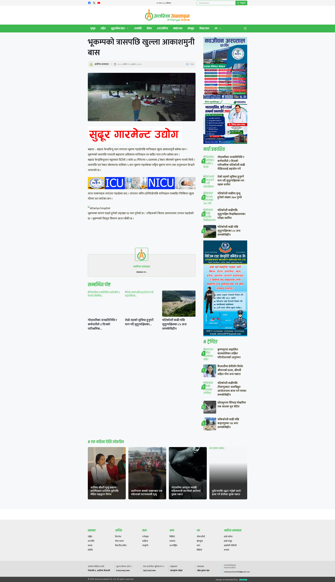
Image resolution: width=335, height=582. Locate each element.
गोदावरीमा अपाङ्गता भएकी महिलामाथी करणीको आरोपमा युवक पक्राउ (186, 491)
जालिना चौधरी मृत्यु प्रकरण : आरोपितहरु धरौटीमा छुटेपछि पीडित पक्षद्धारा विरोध (104, 491)
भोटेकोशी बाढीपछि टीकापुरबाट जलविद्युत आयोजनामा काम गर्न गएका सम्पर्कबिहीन (231, 389)
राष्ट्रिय (103, 28)
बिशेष (149, 28)
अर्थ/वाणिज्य (162, 28)
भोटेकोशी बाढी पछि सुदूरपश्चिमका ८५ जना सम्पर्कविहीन (174, 324)
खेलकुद (191, 28)
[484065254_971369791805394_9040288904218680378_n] (225, 68)
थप (215, 28)
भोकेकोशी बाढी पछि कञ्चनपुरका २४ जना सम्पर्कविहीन (228, 423)
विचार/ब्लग (204, 28)
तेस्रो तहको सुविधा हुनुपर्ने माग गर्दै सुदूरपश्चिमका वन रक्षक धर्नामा (230, 180)
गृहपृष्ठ (92, 28)
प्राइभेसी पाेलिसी (230, 545)
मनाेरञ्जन (177, 28)
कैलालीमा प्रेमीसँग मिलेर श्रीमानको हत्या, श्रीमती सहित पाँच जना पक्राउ (230, 370)
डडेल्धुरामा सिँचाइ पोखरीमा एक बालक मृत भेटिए (231, 404)
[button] (245, 28)
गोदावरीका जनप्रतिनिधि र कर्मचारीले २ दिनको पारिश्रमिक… (102, 324)
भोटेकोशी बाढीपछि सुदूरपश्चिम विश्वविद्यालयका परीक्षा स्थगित (231, 214)
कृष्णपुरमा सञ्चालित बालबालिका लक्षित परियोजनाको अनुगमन (229, 353)
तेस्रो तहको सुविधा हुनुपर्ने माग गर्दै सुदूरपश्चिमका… (139, 322)
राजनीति (138, 28)
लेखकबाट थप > (141, 272)
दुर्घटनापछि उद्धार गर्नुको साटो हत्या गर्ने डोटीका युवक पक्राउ (226, 493)
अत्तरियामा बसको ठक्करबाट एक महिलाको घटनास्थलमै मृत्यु (146, 493)
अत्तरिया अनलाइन (102, 64)
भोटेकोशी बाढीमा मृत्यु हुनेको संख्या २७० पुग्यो (229, 195)
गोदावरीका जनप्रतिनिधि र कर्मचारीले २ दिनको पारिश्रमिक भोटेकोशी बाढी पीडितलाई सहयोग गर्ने (231, 163)
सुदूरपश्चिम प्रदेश (118, 28)
